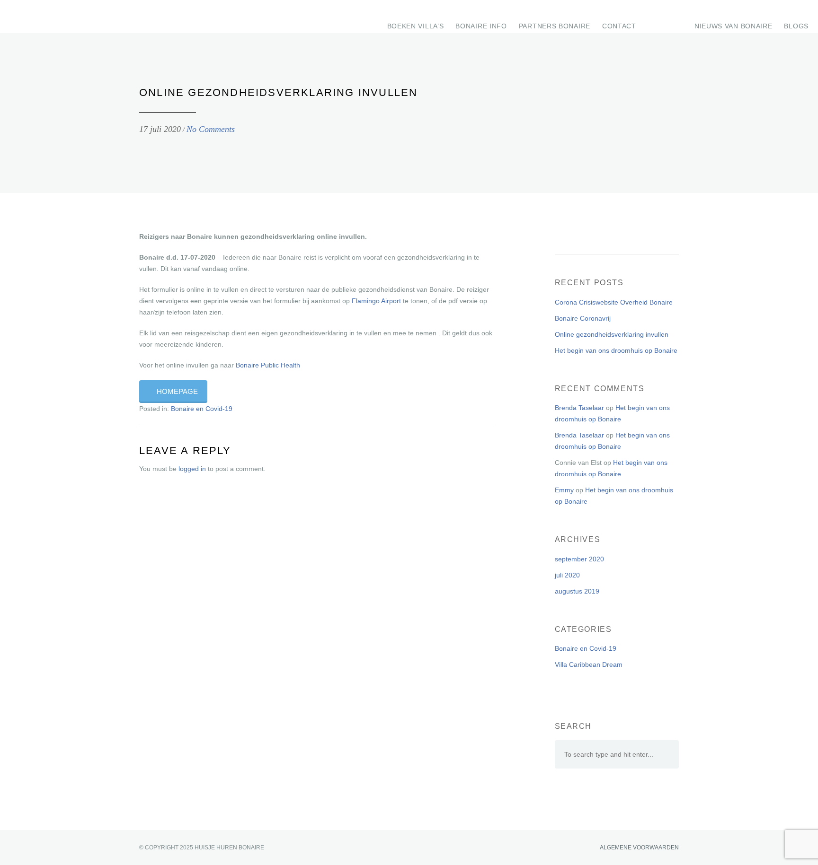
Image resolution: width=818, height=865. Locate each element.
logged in (192, 468)
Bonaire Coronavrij (583, 318)
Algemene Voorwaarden (639, 847)
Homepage (177, 391)
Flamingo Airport (376, 301)
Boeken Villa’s (415, 26)
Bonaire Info (481, 26)
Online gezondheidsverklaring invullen (611, 334)
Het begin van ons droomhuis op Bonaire (616, 350)
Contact (619, 26)
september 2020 (579, 559)
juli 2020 (567, 575)
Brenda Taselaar (579, 407)
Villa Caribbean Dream (588, 664)
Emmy (564, 490)
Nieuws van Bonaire (733, 26)
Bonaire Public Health (268, 365)
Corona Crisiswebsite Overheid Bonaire (614, 302)
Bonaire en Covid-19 (201, 408)
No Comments (211, 129)
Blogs (796, 26)
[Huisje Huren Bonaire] (38, 16)
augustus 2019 (577, 591)
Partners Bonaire (554, 26)
